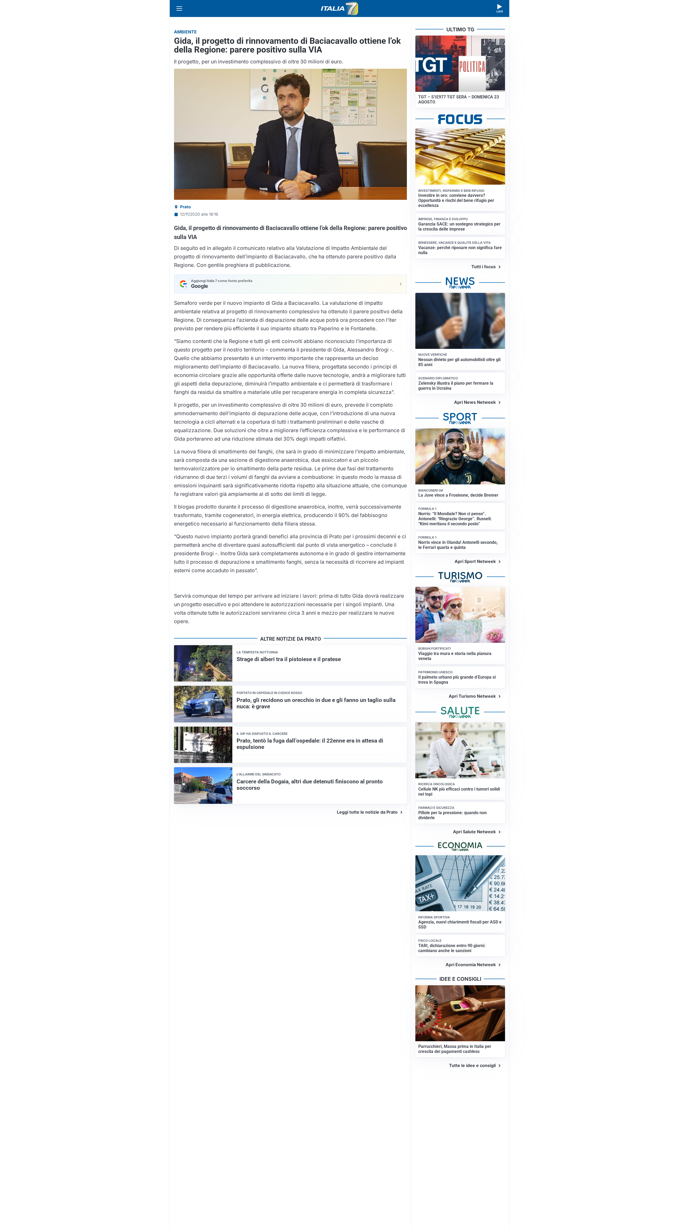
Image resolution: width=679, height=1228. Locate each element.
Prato (185, 206)
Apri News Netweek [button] (475, 402)
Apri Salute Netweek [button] (474, 831)
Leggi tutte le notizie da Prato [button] (367, 812)
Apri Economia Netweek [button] (471, 964)
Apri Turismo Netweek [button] (472, 696)
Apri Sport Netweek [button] (475, 561)
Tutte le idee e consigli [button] (472, 1065)
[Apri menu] (179, 8)
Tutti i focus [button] (483, 266)
